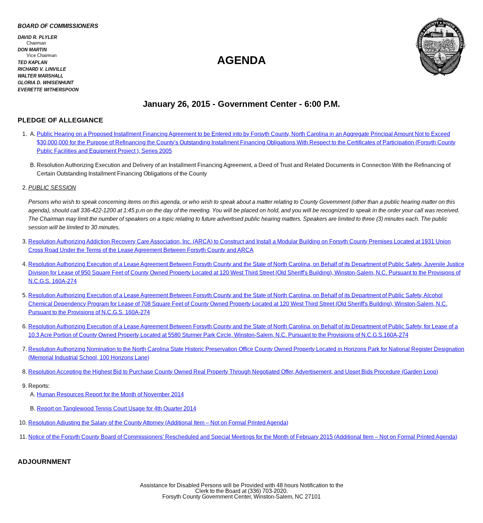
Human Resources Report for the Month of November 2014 (110, 394)
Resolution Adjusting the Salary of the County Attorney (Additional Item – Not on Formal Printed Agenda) (158, 423)
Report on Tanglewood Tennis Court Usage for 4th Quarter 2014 (116, 409)
